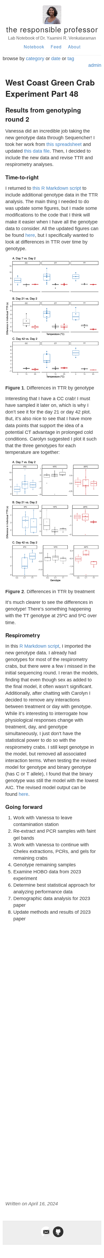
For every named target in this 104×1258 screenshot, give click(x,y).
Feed (56, 47)
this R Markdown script (57, 188)
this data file (37, 151)
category (35, 58)
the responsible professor (52, 29)
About (74, 47)
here (30, 235)
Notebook (34, 47)
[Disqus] (52, 993)
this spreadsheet (64, 144)
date (56, 58)
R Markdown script (39, 646)
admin (94, 65)
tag (70, 58)
